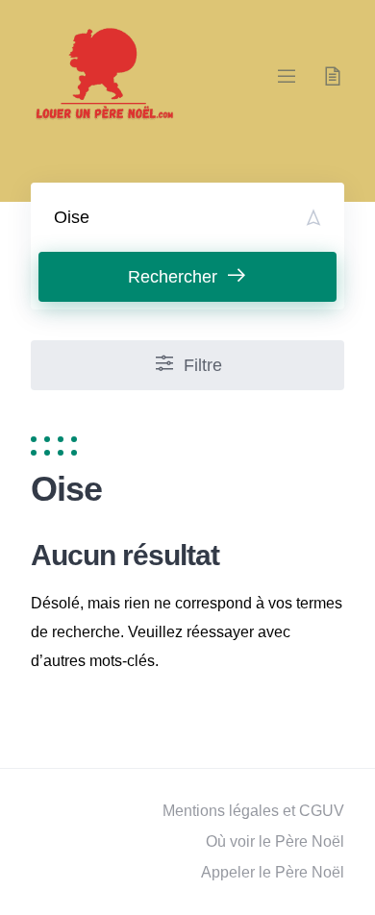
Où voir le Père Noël (275, 841)
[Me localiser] (313, 217)
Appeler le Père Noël (272, 872)
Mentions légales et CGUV (253, 811)
